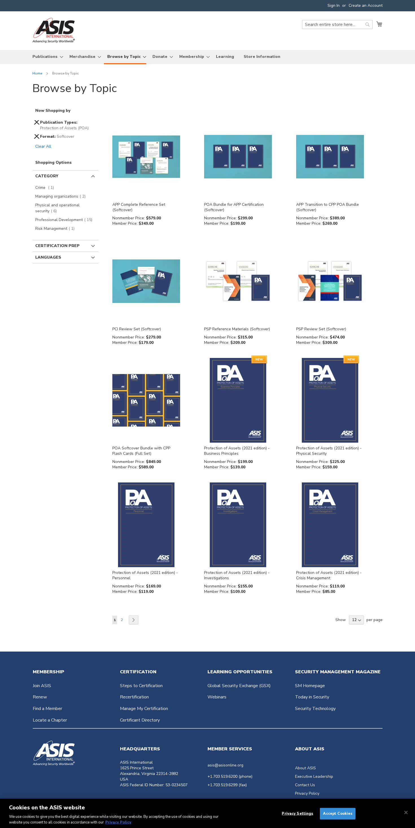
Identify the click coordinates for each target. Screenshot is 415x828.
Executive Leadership (314, 776)
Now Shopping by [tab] (52, 110)
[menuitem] (46, 56)
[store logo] (53, 30)
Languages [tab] (48, 257)
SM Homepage (310, 686)
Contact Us (305, 785)
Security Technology (315, 708)
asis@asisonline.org (225, 765)
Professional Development (65, 219)
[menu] (207, 57)
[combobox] (337, 24)
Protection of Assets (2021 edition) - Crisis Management (329, 575)
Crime (46, 187)
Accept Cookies (337, 813)
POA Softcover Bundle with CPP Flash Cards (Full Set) (141, 450)
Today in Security (312, 697)
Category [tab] (46, 176)
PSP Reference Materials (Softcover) (237, 329)
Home (37, 73)
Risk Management (56, 228)
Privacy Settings (297, 813)
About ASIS (305, 768)
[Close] (406, 812)
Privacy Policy (307, 793)
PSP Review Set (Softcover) (321, 329)
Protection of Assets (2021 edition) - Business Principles (237, 450)
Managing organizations (62, 196)
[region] (207, 813)
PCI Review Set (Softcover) (136, 329)
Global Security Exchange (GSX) (239, 686)
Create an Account (366, 5)
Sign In (333, 5)
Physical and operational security (57, 208)
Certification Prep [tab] (57, 245)
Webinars (216, 697)
